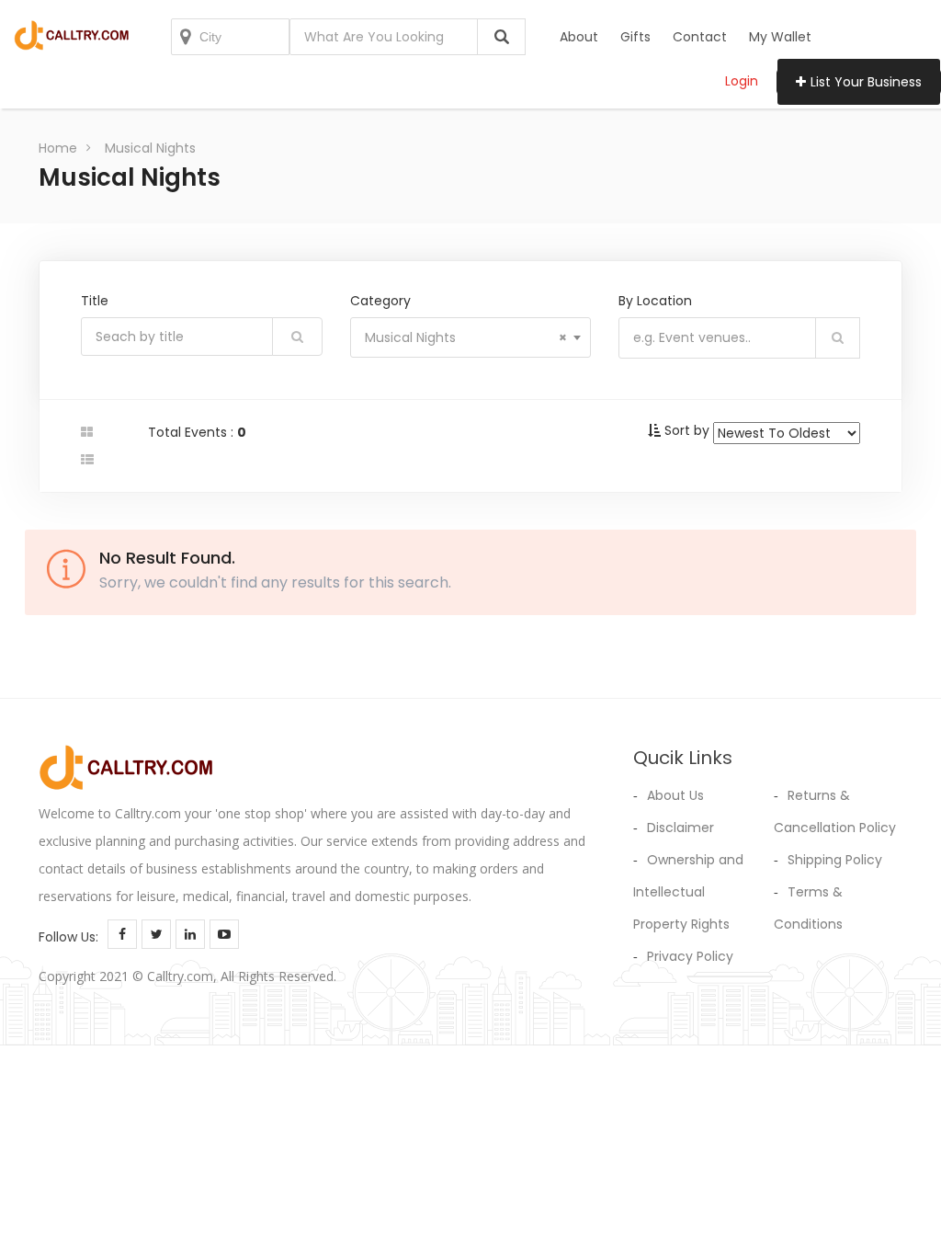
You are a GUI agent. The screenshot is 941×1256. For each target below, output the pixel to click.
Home (58, 148)
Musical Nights (150, 148)
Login (741, 81)
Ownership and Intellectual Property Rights (688, 892)
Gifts (635, 37)
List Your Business (866, 82)
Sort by (686, 430)
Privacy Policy (690, 956)
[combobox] (471, 337)
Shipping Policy (835, 860)
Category (380, 300)
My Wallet (780, 37)
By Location (655, 300)
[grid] (87, 432)
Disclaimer (680, 827)
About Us (675, 795)
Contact (700, 37)
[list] (87, 460)
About (579, 37)
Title (94, 300)
